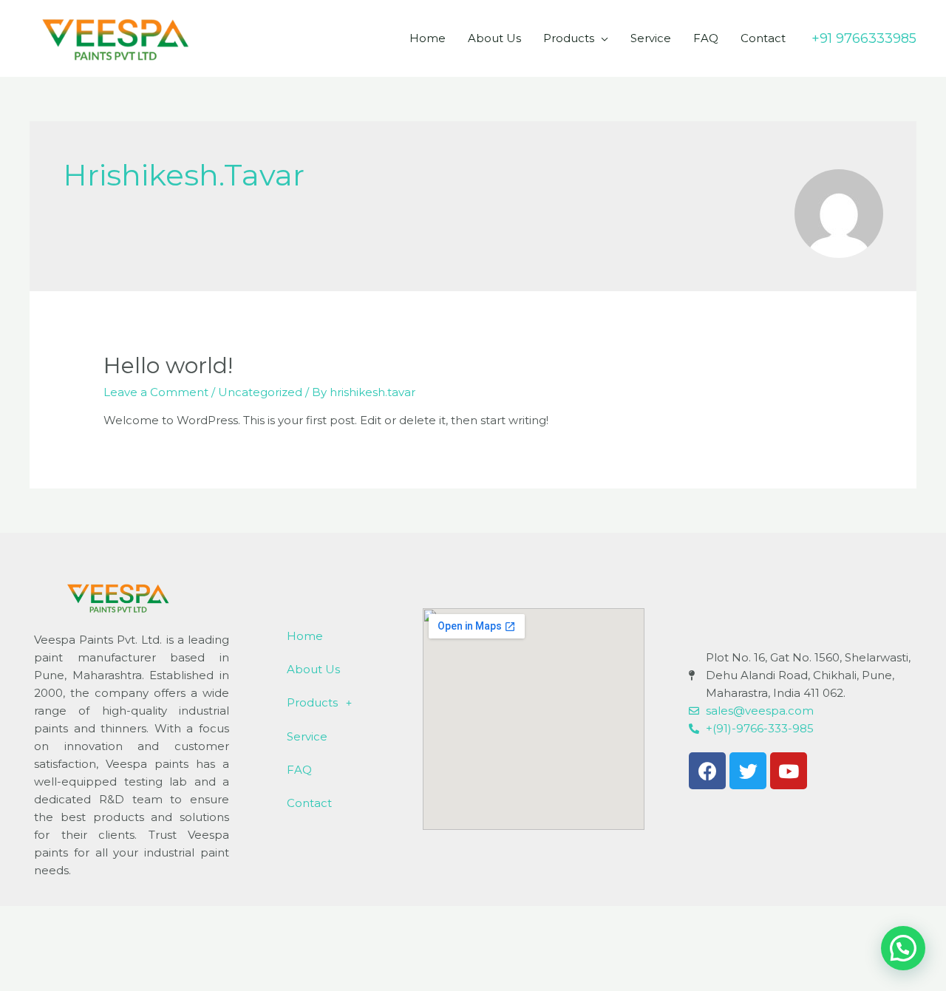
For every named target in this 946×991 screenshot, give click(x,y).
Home (427, 38)
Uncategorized (260, 392)
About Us (494, 38)
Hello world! (168, 365)
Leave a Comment (155, 392)
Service (650, 38)
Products (568, 38)
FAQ (705, 38)
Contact (763, 38)
